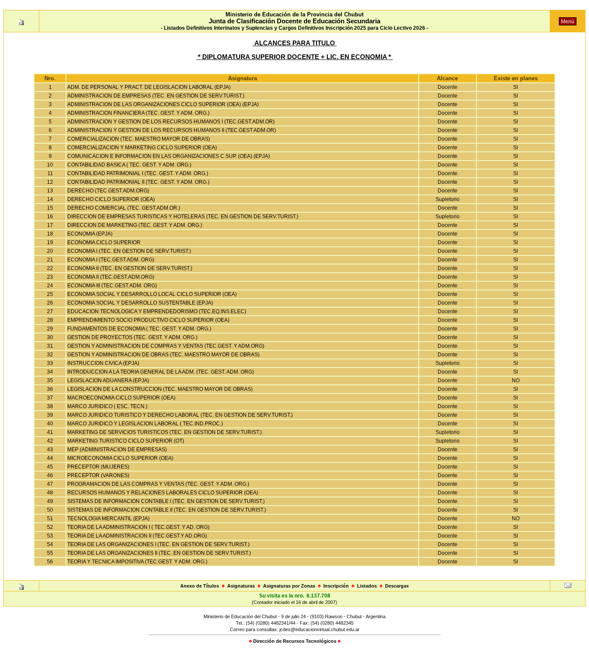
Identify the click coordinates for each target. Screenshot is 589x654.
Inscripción (336, 585)
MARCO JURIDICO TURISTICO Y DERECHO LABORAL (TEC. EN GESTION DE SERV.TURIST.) (180, 415)
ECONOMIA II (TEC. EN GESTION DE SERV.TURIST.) (129, 268)
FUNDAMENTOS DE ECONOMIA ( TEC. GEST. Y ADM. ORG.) (139, 329)
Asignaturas (241, 585)
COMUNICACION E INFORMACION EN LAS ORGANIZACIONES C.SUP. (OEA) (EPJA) (168, 156)
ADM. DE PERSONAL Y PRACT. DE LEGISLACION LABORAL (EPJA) (149, 87)
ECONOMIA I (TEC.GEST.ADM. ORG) (110, 260)
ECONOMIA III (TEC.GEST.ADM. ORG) (112, 286)
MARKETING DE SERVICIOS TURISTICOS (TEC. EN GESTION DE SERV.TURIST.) (164, 432)
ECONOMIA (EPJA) (90, 234)
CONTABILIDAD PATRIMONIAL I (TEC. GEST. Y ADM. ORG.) (137, 173)
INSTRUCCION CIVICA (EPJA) (103, 363)
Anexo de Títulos (199, 585)
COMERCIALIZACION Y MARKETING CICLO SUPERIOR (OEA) (142, 148)
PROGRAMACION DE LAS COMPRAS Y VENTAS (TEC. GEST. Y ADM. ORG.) (158, 484)
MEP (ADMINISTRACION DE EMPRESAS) (117, 449)
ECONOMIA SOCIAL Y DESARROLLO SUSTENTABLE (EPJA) (140, 303)
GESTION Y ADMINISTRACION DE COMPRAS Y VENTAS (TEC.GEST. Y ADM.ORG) (165, 346)
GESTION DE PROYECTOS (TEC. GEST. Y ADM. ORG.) (132, 337)
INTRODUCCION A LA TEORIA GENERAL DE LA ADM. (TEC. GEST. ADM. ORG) (160, 372)
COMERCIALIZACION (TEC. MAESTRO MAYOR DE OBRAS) (138, 139)
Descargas (397, 585)
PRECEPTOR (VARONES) (98, 475)
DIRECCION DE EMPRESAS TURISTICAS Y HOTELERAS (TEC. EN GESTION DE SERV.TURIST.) (182, 217)
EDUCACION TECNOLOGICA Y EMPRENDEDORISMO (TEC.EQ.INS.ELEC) (156, 311)
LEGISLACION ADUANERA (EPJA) (108, 380)
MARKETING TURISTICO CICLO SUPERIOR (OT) (125, 441)
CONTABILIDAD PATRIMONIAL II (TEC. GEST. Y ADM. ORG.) (138, 182)
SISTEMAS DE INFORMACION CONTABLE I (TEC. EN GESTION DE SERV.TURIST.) (166, 501)
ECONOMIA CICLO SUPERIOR (104, 242)
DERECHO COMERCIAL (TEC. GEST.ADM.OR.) (123, 208)
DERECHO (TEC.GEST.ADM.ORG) (108, 191)
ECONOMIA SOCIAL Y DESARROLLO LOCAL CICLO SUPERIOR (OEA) (152, 294)
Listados (367, 585)
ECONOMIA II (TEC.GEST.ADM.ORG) (110, 277)
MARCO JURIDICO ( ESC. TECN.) (107, 406)
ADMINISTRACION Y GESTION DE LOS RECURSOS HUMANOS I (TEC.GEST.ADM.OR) (171, 122)
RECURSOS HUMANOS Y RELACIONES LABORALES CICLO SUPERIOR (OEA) (162, 493)
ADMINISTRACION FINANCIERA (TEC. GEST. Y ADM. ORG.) (138, 113)
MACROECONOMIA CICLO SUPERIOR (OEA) (121, 398)
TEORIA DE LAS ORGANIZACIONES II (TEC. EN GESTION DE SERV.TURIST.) (159, 553)
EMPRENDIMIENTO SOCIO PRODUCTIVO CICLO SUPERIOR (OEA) (148, 320)
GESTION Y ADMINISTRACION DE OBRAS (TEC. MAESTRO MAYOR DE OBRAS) (163, 355)
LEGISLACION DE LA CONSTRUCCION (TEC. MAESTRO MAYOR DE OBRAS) (160, 389)
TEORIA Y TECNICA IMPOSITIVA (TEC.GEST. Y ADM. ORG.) (137, 562)
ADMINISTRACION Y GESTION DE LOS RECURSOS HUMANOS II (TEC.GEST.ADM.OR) (171, 130)
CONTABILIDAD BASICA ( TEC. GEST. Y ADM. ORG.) (129, 165)
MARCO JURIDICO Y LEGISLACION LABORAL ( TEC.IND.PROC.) (145, 424)
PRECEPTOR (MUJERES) (98, 467)
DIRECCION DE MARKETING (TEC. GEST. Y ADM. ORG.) (134, 225)
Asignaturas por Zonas (289, 585)
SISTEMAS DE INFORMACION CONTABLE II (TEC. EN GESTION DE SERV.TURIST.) (166, 510)
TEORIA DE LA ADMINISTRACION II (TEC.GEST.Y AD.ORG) (137, 536)
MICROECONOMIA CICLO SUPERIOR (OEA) (120, 458)
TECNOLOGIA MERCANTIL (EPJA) (108, 519)
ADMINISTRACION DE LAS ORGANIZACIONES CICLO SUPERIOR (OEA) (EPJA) (163, 104)
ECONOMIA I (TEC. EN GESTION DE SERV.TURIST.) (129, 251)
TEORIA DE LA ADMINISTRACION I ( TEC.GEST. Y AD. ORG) (138, 527)
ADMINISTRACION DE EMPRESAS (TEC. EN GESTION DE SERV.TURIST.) (155, 96)
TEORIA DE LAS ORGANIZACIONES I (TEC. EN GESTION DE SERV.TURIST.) (158, 544)
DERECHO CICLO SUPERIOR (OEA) (111, 199)
